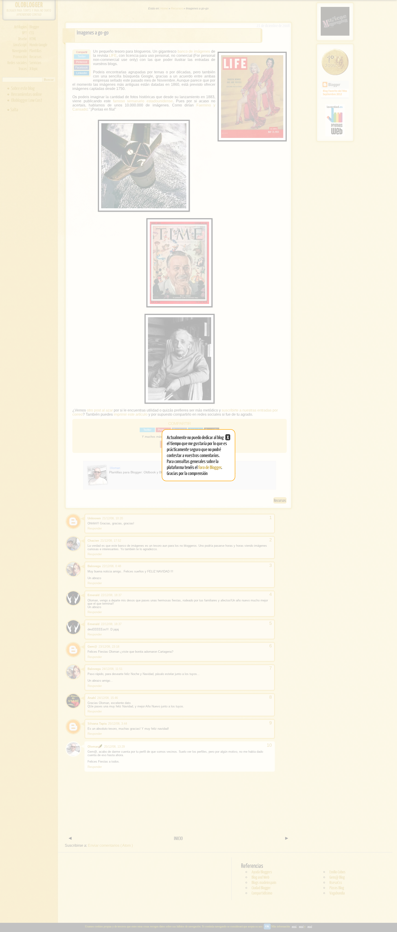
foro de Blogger (209, 467)
